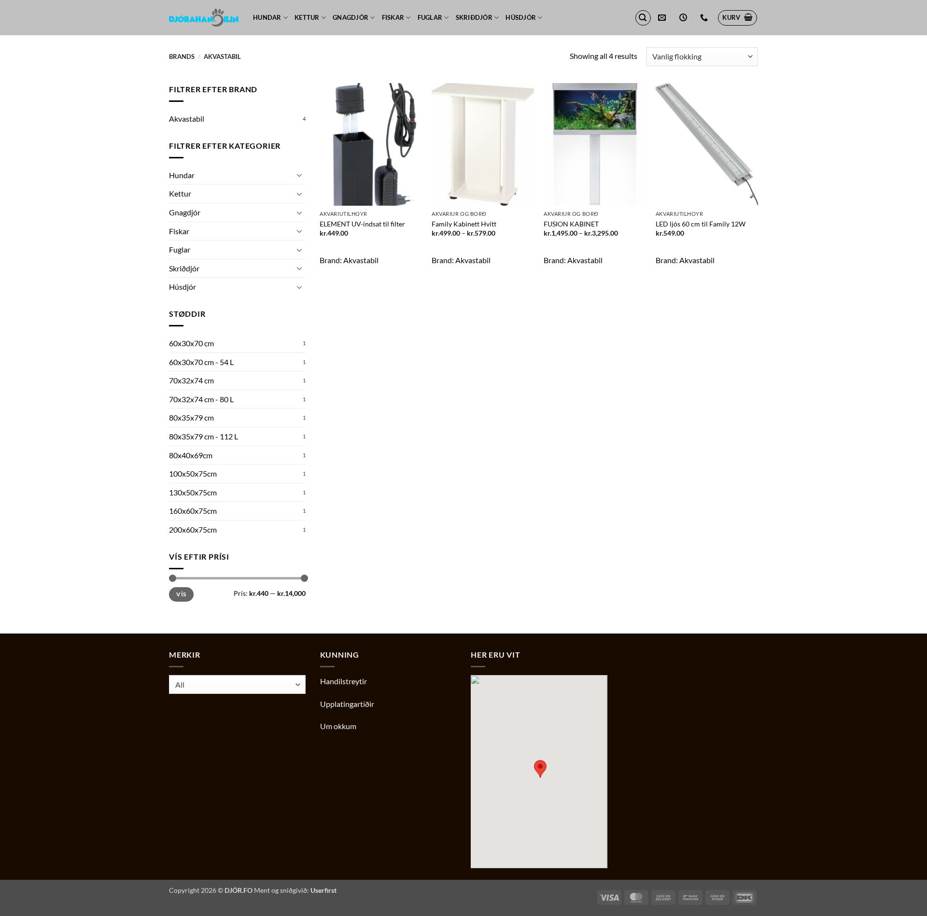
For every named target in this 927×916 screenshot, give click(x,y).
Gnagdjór (350, 17)
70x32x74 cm (191, 380)
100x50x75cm (193, 473)
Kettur (307, 17)
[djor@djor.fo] (663, 17)
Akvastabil (186, 118)
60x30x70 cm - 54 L (201, 361)
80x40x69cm (190, 455)
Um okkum (338, 726)
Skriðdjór (474, 17)
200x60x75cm (193, 529)
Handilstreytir (343, 681)
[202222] (705, 17)
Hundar (267, 17)
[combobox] (237, 684)
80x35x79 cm (191, 417)
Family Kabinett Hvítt (464, 224)
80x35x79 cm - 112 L (203, 436)
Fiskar (393, 17)
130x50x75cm (193, 492)
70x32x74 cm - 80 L (201, 399)
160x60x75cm (193, 510)
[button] (643, 18)
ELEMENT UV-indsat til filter (362, 224)
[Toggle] (300, 175)
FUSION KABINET (571, 224)
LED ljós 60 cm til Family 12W (700, 224)
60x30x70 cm (191, 343)
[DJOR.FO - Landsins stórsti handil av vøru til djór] (204, 18)
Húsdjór (521, 17)
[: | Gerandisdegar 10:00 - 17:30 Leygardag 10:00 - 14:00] (684, 17)
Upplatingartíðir (347, 703)
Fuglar (430, 17)
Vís (181, 594)
